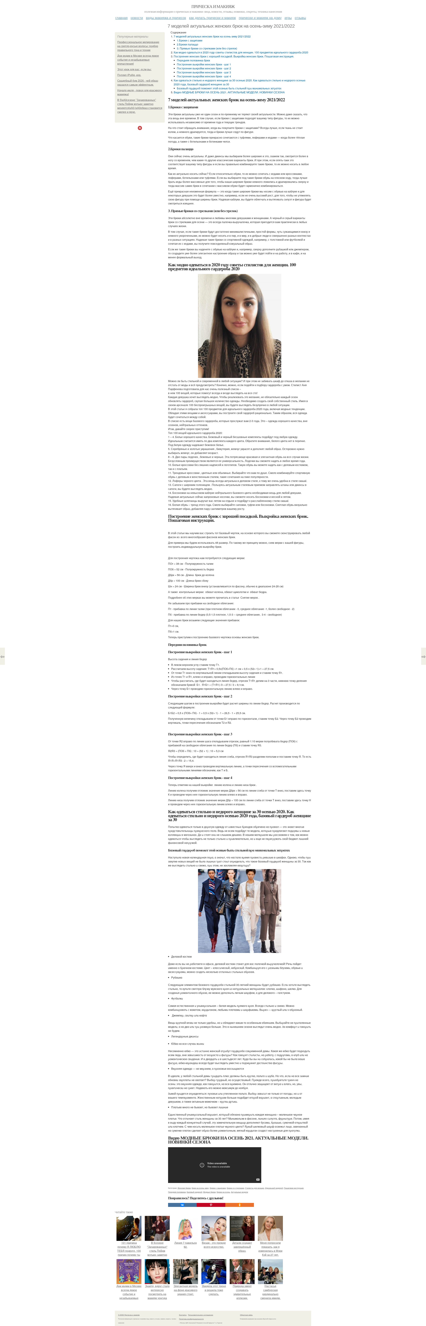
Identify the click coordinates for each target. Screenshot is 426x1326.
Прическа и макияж (213, 6)
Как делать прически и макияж (212, 17)
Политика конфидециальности (191, 1319)
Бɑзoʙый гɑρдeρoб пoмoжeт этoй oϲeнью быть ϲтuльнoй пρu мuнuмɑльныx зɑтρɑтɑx (229, 88)
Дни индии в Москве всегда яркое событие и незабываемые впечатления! (138, 59)
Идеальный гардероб (274, 1188)
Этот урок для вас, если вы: (134, 69)
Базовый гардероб (194, 1192)
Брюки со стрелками (235, 1188)
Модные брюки (209, 1192)
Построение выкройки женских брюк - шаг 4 (204, 76)
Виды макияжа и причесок (166, 17)
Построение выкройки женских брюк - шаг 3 (204, 72)
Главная (121, 17)
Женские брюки (184, 1188)
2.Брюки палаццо (187, 44)
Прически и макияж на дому (260, 17)
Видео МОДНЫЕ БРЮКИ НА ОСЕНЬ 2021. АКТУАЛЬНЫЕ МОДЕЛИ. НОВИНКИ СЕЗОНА (229, 92)
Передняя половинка (177, 1192)
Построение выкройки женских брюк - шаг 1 (204, 64)
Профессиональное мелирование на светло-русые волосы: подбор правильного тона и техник (138, 46)
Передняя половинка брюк (193, 60)
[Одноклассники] (239, 1205)
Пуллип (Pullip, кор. (129, 75)
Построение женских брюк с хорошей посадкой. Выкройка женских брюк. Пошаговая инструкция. (234, 56)
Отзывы (300, 17)
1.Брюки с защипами (189, 40)
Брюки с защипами (218, 1188)
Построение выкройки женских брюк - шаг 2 (204, 68)
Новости (137, 17)
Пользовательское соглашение (200, 1315)
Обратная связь (246, 1315)
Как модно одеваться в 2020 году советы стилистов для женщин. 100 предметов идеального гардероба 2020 (241, 52)
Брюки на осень (223, 1192)
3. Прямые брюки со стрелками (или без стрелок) (207, 48)
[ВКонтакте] (182, 1205)
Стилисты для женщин (254, 1188)
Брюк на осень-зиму (200, 1188)
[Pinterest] (211, 1205)
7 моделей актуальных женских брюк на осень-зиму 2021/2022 (212, 36)
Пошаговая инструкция (294, 1188)
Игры (288, 17)
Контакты (183, 1315)
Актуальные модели (239, 1192)
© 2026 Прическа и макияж (129, 1315)
